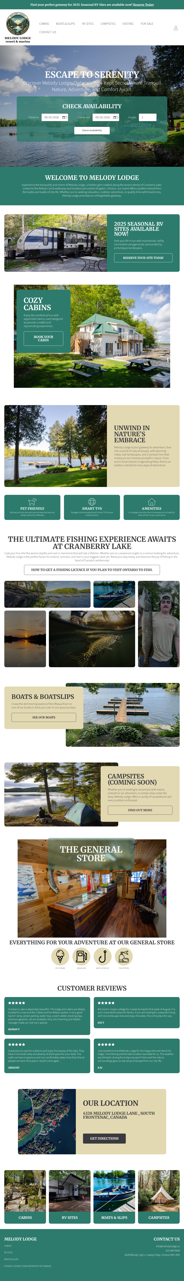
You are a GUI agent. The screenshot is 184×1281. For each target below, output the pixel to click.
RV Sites (8, 1252)
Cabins (8, 1245)
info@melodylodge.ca (168, 1246)
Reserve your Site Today (143, 258)
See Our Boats (43, 717)
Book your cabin (43, 338)
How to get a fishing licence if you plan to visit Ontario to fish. (92, 570)
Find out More (140, 810)
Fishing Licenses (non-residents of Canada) (27, 1266)
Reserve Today (143, 4)
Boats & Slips (11, 1259)
